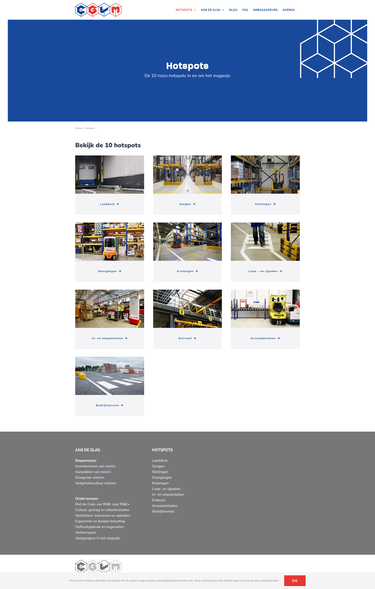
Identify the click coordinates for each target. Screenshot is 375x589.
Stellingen (160, 471)
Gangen (158, 466)
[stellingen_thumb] (265, 157)
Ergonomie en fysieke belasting (100, 521)
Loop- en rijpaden (166, 488)
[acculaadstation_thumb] (265, 291)
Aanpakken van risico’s (93, 471)
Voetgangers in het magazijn (97, 538)
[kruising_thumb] (187, 224)
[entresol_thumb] (187, 291)
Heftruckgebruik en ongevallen (99, 526)
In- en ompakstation (168, 494)
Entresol (158, 500)
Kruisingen (160, 483)
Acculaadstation (165, 505)
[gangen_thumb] (187, 157)
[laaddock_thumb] (109, 157)
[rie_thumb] (109, 291)
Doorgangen (162, 477)
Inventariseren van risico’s (95, 466)
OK (295, 581)
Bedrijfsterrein (163, 511)
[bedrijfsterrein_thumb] (109, 358)
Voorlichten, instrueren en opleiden (102, 515)
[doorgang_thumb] (109, 224)
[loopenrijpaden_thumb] (265, 224)
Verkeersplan (85, 532)
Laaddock (160, 460)
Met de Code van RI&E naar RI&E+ (102, 504)
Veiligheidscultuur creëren (96, 483)
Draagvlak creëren (89, 477)
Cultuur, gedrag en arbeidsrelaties (102, 509)
